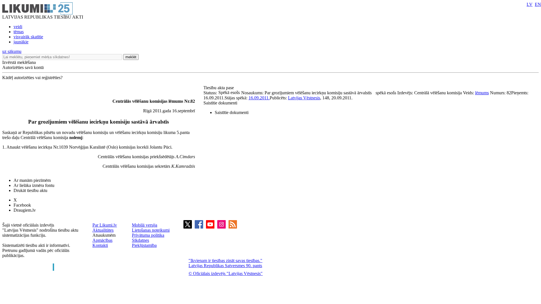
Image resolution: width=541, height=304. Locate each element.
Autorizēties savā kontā (23, 67)
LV (530, 4)
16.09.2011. (259, 97)
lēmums (482, 92)
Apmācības (102, 240)
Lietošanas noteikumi (151, 230)
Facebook (22, 205)
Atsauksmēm (104, 235)
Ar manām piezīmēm (32, 180)
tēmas (19, 31)
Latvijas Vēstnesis (304, 97)
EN (538, 4)
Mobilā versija (144, 225)
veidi (18, 26)
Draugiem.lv (25, 210)
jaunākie (21, 41)
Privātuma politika (148, 235)
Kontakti (100, 245)
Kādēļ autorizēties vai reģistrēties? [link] (32, 77)
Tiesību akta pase (219, 87)
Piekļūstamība (144, 245)
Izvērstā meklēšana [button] (19, 62)
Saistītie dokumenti (220, 102)
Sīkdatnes (140, 240)
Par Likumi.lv (104, 225)
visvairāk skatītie (28, 36)
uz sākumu (11, 51)
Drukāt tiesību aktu (30, 190)
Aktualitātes (103, 230)
